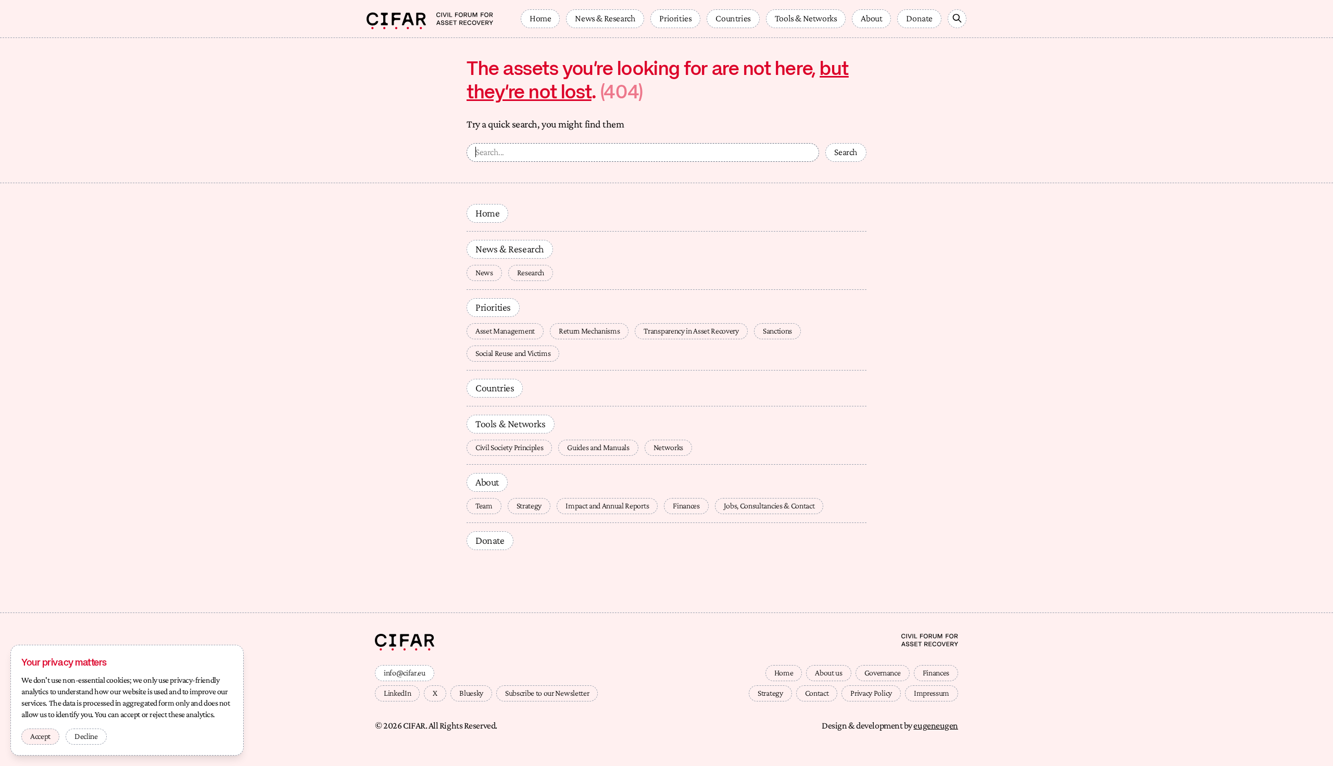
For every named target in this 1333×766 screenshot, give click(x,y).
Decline (86, 736)
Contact (817, 692)
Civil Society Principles (509, 447)
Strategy (529, 505)
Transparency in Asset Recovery (691, 330)
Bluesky (471, 692)
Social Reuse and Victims (512, 353)
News (484, 272)
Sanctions (777, 330)
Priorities (675, 18)
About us (828, 672)
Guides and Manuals (598, 447)
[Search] (957, 18)
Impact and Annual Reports (607, 505)
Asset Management (505, 330)
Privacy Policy (871, 692)
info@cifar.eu (404, 672)
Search (846, 152)
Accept (40, 736)
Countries (732, 18)
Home (540, 18)
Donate (919, 18)
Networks (668, 447)
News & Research (605, 18)
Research (530, 272)
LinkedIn (397, 692)
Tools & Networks (806, 18)
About (871, 18)
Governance (882, 672)
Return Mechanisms (589, 330)
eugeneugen (935, 725)
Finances (686, 505)
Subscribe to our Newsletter (547, 692)
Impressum (931, 692)
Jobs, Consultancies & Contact (769, 505)
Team (484, 505)
